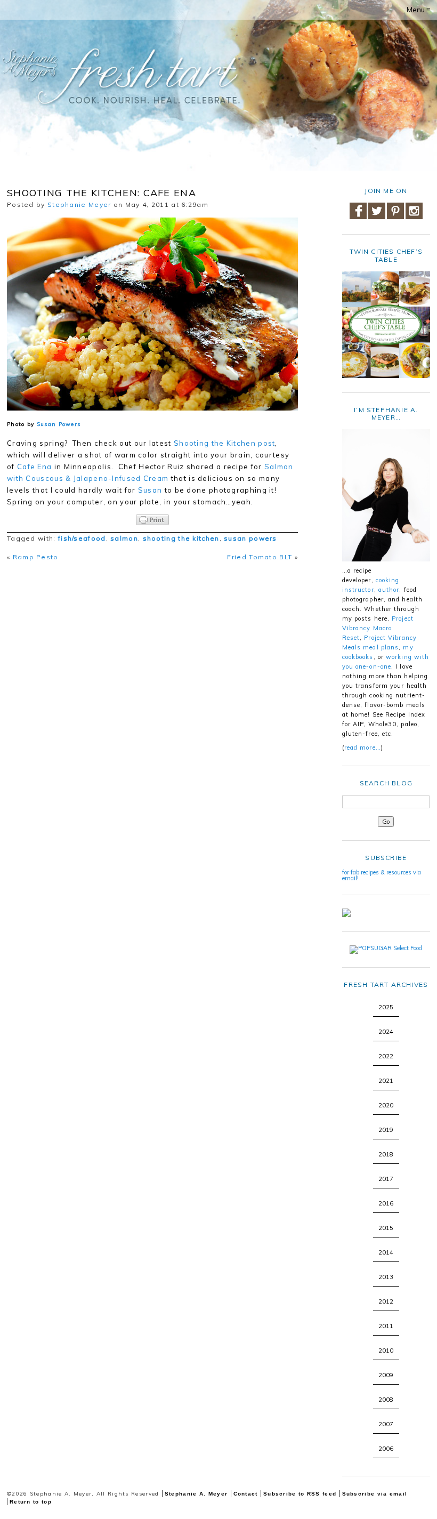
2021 (385, 1080)
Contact (245, 1494)
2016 (385, 1203)
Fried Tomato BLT (259, 557)
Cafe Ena (34, 466)
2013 (385, 1277)
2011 (385, 1326)
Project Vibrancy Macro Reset (378, 628)
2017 (385, 1179)
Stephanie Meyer (79, 204)
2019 (385, 1130)
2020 (385, 1105)
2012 (385, 1301)
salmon (124, 538)
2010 (385, 1350)
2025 (385, 1007)
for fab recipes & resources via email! (381, 875)
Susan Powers (59, 424)
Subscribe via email (375, 1494)
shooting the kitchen (181, 538)
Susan (150, 490)
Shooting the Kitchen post (225, 443)
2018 (385, 1154)
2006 (385, 1448)
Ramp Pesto (36, 557)
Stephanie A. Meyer (196, 1494)
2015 (385, 1228)
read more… (362, 747)
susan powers (250, 538)
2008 (385, 1399)
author (389, 589)
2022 (385, 1056)
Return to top (31, 1502)
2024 (385, 1031)
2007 (385, 1424)
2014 (385, 1252)
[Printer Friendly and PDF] (152, 520)
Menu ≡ (419, 9)
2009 (385, 1375)
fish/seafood (82, 538)
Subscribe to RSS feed (299, 1494)
